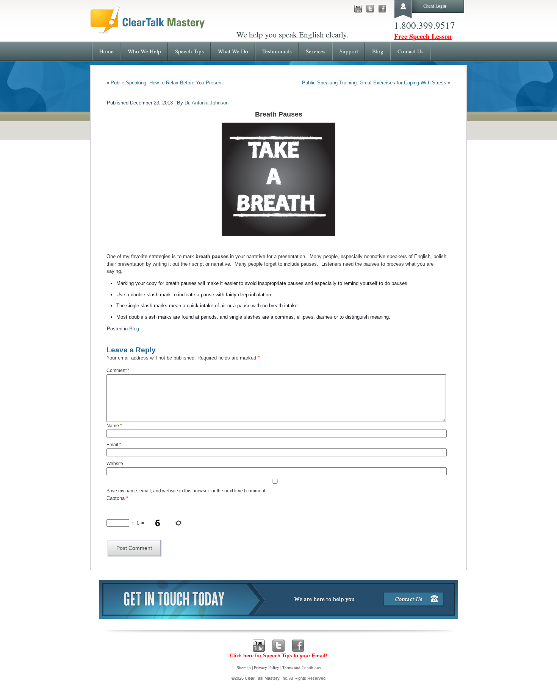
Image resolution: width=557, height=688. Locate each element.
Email (113, 444)
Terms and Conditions (301, 667)
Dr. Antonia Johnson (206, 103)
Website (114, 463)
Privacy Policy (266, 667)
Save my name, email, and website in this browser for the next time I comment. (186, 490)
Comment (118, 370)
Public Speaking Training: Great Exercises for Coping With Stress (374, 83)
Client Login (434, 6)
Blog (134, 329)
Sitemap (244, 667)
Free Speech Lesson (423, 36)
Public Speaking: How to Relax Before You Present (167, 83)
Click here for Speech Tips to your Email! (278, 655)
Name (114, 425)
